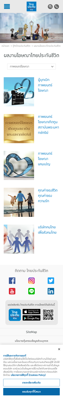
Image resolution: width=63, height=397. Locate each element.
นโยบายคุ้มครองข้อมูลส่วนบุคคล (31, 341)
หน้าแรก (5, 46)
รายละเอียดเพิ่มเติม (31, 383)
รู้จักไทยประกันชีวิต (21, 46)
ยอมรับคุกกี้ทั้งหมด (31, 392)
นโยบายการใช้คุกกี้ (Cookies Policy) (28, 375)
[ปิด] (59, 349)
